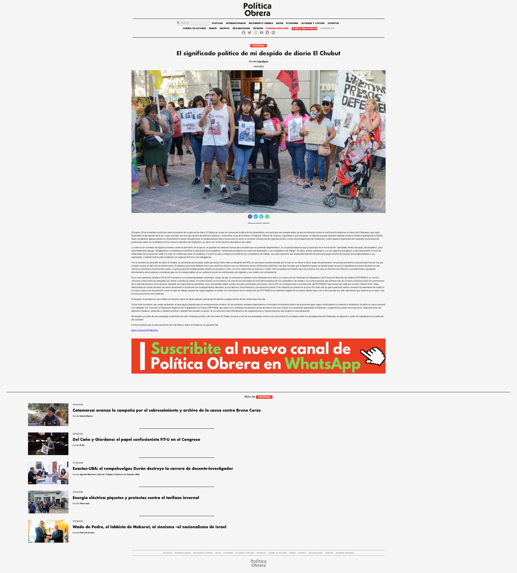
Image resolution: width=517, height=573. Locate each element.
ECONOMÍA (292, 23)
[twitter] (256, 216)
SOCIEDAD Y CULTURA (313, 23)
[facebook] (250, 216)
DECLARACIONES (241, 28)
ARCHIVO (225, 28)
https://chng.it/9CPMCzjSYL (144, 330)
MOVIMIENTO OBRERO (261, 23)
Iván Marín (262, 61)
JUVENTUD (333, 23)
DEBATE (213, 28)
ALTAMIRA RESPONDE (277, 28)
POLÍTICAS (217, 23)
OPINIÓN (258, 28)
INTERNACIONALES (236, 23)
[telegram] (261, 216)
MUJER (279, 23)
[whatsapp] (267, 216)
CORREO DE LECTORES (194, 28)
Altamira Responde (345, 553)
